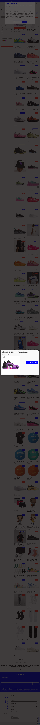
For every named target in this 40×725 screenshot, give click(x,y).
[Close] (39, 350)
